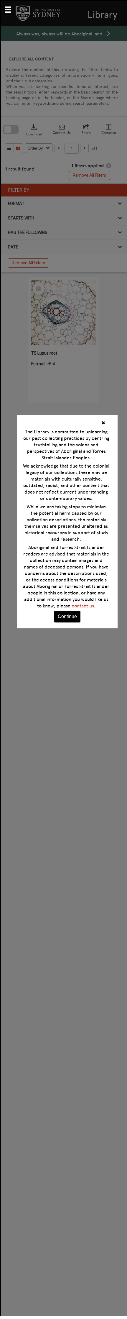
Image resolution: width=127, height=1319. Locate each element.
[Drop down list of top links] (10, 8)
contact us (83, 605)
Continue (67, 616)
